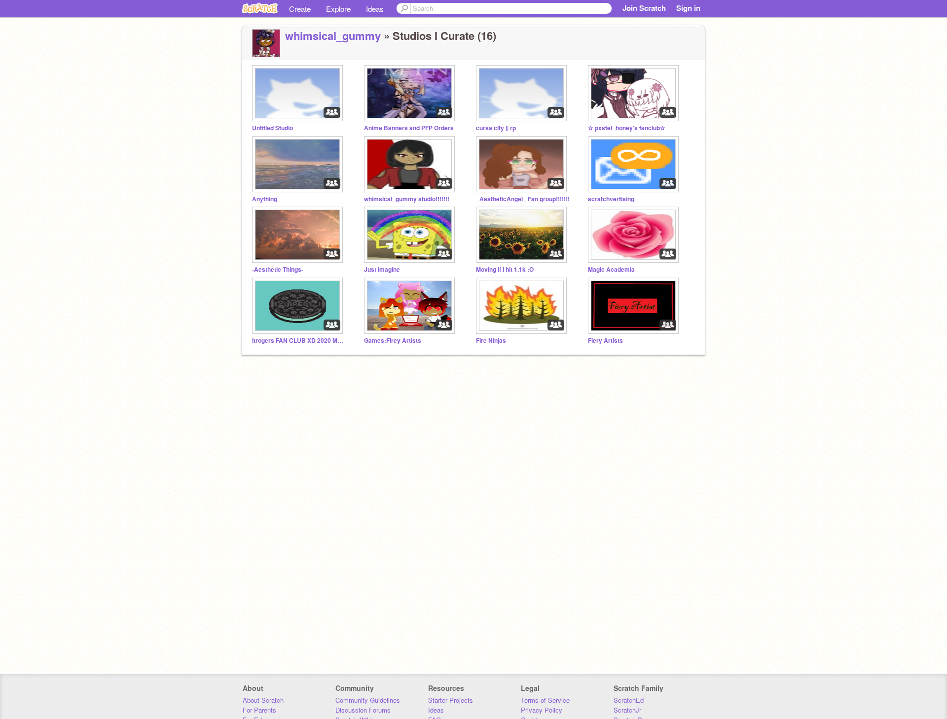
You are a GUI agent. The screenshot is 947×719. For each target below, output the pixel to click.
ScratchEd (629, 700)
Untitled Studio (272, 128)
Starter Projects (450, 700)
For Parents (259, 710)
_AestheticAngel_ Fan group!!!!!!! (523, 199)
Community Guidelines (367, 700)
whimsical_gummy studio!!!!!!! (406, 199)
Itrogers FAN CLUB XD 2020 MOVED (299, 340)
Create (300, 8)
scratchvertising (611, 199)
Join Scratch (644, 7)
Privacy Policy (541, 710)
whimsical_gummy (333, 35)
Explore (338, 8)
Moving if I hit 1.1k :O (505, 269)
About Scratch (263, 700)
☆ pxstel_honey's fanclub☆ (626, 128)
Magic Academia (611, 269)
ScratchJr (627, 710)
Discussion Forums (363, 710)
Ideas (375, 8)
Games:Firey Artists (392, 340)
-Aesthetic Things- (277, 269)
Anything (264, 199)
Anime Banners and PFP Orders (409, 128)
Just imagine (382, 269)
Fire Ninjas (491, 340)
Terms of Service (545, 700)
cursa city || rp (496, 128)
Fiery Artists (605, 340)
